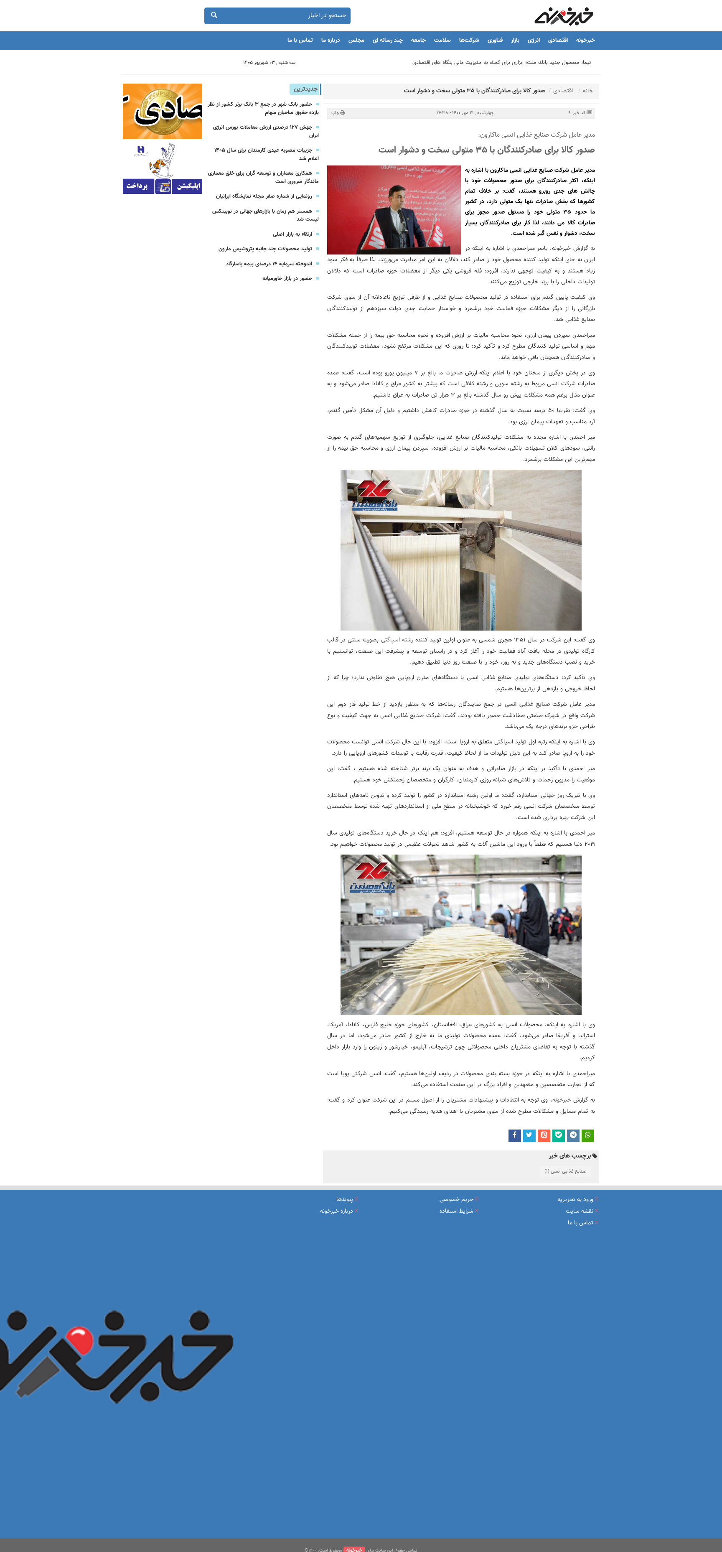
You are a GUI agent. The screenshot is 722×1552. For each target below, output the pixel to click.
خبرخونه (585, 40)
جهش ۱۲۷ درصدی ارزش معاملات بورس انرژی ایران (266, 131)
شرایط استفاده (456, 1211)
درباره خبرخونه (336, 1211)
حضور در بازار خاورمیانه (287, 279)
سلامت (442, 40)
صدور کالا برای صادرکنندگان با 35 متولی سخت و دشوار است (487, 150)
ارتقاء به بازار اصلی (292, 234)
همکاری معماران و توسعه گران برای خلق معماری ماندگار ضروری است (263, 177)
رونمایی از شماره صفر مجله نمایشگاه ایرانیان (264, 196)
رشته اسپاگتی (397, 640)
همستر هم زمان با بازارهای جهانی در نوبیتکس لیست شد (265, 215)
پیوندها (344, 1199)
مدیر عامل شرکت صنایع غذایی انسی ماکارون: (536, 135)
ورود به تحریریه (575, 1199)
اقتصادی (558, 40)
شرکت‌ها (469, 40)
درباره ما (330, 40)
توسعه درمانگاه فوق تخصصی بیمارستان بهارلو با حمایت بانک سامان (518, 63)
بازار (515, 40)
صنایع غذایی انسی (527, 704)
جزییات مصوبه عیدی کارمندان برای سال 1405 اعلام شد (266, 154)
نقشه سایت (579, 1211)
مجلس (356, 40)
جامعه (418, 40)
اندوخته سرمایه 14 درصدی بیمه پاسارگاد (269, 264)
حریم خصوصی (456, 1199)
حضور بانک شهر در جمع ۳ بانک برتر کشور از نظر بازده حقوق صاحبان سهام (263, 108)
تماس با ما (300, 40)
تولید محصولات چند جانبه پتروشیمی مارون (265, 249)
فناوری (495, 40)
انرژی (534, 40)
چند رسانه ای (388, 40)
